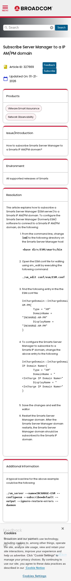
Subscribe (49, 70)
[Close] (63, 528)
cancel (52, 28)
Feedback (49, 65)
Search (61, 27)
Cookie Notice (35, 567)
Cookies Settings (35, 575)
